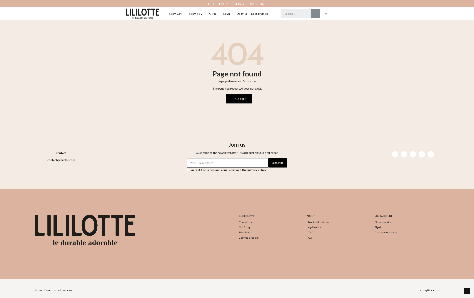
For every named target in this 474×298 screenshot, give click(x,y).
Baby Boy (195, 14)
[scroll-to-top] (467, 291)
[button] (340, 14)
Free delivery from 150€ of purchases (237, 3)
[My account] (334, 13)
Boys (226, 14)
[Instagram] (404, 154)
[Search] (315, 13)
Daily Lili (242, 14)
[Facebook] (395, 154)
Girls (212, 14)
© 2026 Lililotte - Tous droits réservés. (54, 290)
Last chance (259, 14)
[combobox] (293, 13)
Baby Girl (175, 14)
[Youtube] (413, 154)
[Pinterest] (422, 154)
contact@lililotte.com (428, 290)
